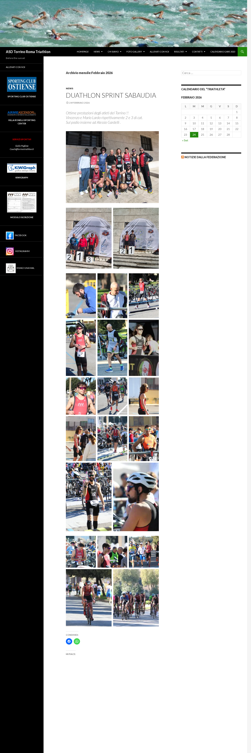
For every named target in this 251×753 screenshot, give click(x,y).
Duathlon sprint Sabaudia (111, 95)
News (97, 51)
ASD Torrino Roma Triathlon (28, 52)
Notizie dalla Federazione (205, 157)
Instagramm (22, 251)
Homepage (83, 51)
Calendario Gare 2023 (222, 51)
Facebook (20, 235)
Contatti (197, 51)
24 (194, 134)
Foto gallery (134, 51)
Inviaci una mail (25, 268)
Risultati (179, 51)
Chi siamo (113, 51)
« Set (185, 140)
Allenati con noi (159, 51)
